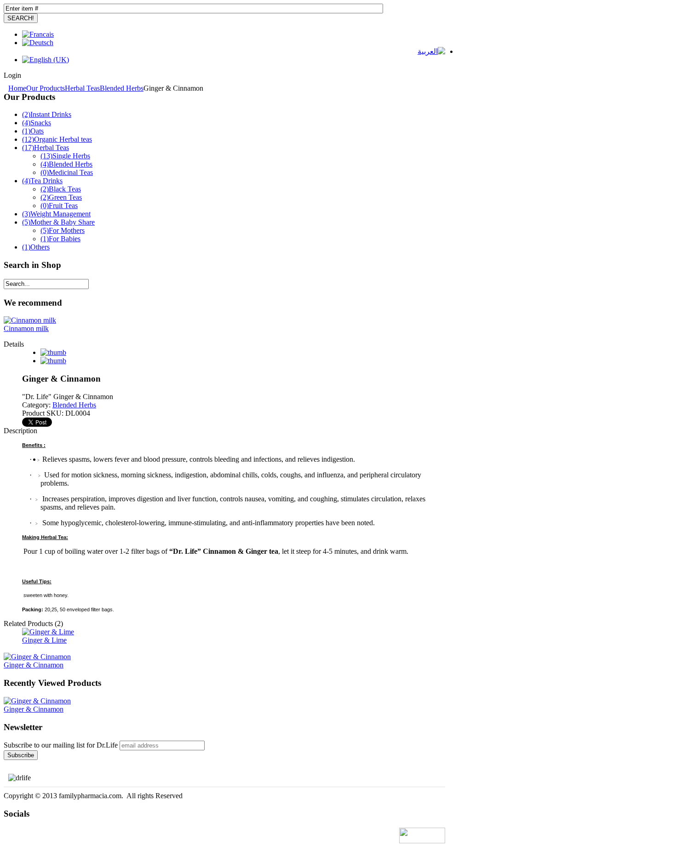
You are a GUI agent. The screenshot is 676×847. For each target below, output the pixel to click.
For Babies (60, 239)
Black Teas (60, 189)
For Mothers (62, 230)
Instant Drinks (46, 114)
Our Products (45, 88)
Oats (33, 131)
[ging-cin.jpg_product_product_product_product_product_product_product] (37, 657)
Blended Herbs (121, 88)
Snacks (36, 123)
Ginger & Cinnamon (33, 665)
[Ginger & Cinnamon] (37, 701)
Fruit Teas (59, 205)
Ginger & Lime (44, 640)
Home (17, 88)
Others (36, 247)
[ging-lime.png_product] (48, 632)
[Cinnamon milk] (30, 320)
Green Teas (61, 197)
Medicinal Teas (66, 172)
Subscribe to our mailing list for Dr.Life (61, 745)
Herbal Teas (82, 88)
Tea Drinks (42, 181)
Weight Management (56, 214)
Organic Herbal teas (57, 139)
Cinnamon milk (26, 328)
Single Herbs (65, 156)
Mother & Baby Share (58, 222)
